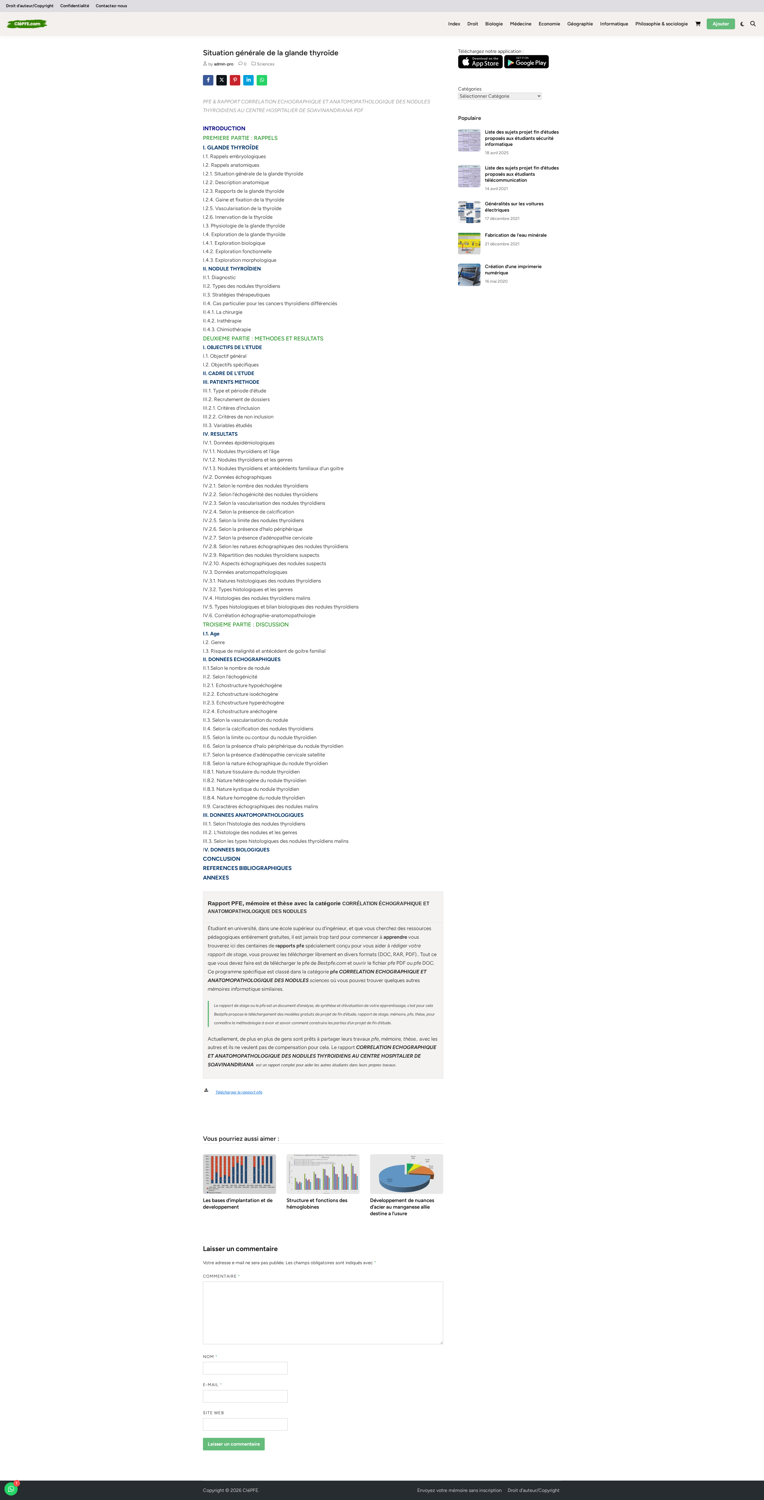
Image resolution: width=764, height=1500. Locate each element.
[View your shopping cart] (698, 25)
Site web (213, 1412)
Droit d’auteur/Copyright (30, 5)
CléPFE (250, 1490)
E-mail (212, 1384)
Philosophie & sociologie (661, 24)
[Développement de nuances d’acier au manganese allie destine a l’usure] (406, 1173)
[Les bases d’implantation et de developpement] (239, 1173)
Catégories (469, 89)
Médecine (521, 24)
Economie (549, 24)
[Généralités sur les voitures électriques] (469, 204)
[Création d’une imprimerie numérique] (469, 267)
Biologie (494, 24)
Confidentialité (74, 5)
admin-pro (223, 64)
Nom (210, 1356)
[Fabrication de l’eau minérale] (469, 235)
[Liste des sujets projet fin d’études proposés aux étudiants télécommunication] (469, 168)
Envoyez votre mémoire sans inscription (459, 1490)
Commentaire (221, 1276)
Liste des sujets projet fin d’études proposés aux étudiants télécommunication (522, 174)
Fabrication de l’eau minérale (516, 235)
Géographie (580, 24)
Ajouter (721, 24)
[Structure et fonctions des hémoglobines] (323, 1173)
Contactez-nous (111, 5)
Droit (472, 24)
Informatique (614, 24)
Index (454, 24)
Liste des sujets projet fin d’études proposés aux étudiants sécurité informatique (522, 138)
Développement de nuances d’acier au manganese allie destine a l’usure (402, 1206)
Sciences (266, 64)
